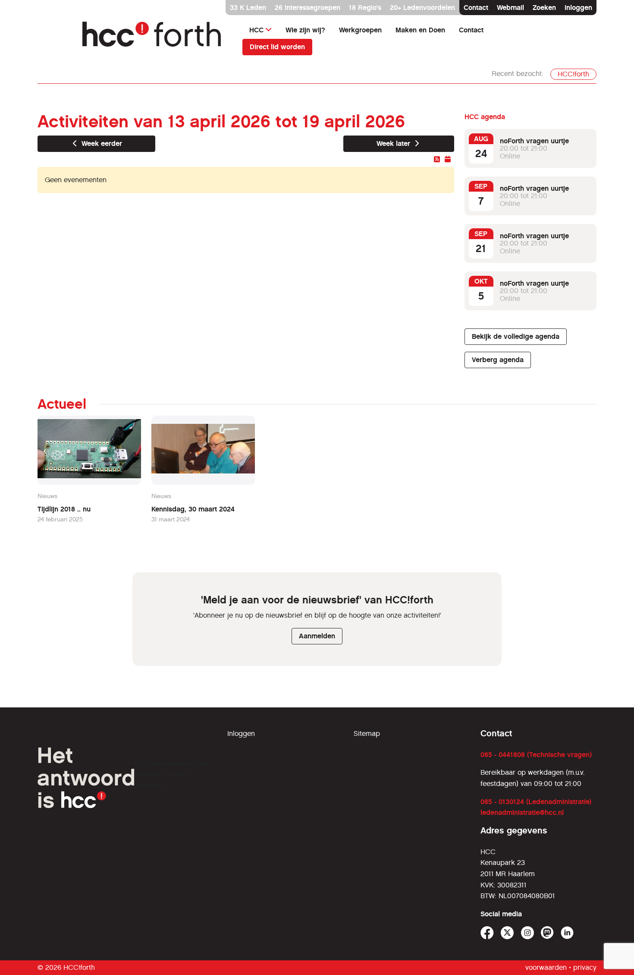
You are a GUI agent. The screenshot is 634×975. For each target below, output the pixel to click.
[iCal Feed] (447, 159)
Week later (394, 143)
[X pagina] (507, 933)
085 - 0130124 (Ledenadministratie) (535, 802)
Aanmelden (317, 636)
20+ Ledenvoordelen (422, 7)
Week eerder (100, 143)
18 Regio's (365, 7)
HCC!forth (573, 74)
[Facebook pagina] (487, 933)
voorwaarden (546, 967)
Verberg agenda (498, 360)
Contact (476, 7)
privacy (584, 967)
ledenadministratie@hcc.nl (522, 812)
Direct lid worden (277, 47)
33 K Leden (248, 7)
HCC (256, 30)
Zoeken (544, 7)
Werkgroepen (360, 30)
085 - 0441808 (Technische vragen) (536, 755)
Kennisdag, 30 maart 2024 (193, 509)
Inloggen (578, 7)
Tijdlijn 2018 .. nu (64, 509)
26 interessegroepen (307, 7)
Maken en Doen (420, 30)
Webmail (510, 7)
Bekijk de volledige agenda (515, 336)
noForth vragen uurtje (534, 141)
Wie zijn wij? (305, 30)
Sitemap (367, 733)
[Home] (157, 38)
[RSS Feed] (438, 159)
